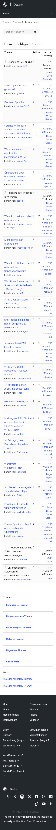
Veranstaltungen (38, 734)
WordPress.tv (12, 745)
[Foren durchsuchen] (35, 31)
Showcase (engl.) (39, 704)
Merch (35, 745)
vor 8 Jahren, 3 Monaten (47, 322)
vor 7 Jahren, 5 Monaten (47, 284)
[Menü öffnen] (51, 4)
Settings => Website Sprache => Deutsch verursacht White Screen (17, 129)
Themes (34, 709)
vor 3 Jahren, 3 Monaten (47, 88)
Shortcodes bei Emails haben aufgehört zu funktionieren (16, 323)
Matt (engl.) (11, 760)
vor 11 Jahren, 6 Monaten (47, 550)
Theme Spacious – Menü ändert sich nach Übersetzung (17, 528)
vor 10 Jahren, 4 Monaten (47, 421)
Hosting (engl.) (11, 714)
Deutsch (14, 789)
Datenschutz (10, 719)
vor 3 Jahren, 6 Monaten (47, 105)
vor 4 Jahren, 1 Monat (47, 152)
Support (7, 734)
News (6, 709)
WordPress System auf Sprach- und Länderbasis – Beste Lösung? (18, 285)
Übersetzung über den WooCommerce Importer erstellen (15, 176)
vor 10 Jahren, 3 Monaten (47, 404)
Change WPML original (19, 61)
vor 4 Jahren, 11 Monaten (48, 196)
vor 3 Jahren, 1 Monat (47, 65)
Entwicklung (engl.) (13, 740)
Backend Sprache (14, 102)
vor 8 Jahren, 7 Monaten (47, 369)
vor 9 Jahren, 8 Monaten (47, 388)
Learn (6, 729)
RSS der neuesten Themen (17, 685)
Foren (6, 13)
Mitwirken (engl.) (39, 729)
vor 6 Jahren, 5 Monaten (47, 266)
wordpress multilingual (16, 401)
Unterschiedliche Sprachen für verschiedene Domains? (17, 571)
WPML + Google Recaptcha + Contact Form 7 (16, 370)
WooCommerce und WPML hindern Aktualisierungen (18, 551)
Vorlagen (34, 719)
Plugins (33, 714)
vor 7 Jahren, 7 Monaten (47, 302)
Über (5, 704)
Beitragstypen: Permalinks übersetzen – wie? (16, 444)
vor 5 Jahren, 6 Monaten (47, 219)
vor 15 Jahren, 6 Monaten (47, 570)
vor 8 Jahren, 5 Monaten (47, 346)
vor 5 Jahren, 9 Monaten (47, 243)
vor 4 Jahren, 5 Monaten (47, 175)
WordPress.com (13, 755)
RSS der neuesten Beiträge (18, 678)
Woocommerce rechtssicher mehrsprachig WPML (15, 153)
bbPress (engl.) (13, 765)
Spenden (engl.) (40, 740)
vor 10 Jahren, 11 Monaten (48, 467)
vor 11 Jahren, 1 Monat (47, 527)
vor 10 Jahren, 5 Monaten (47, 443)
